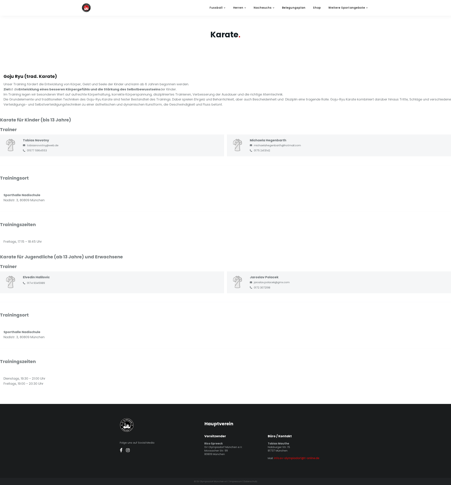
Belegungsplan (293, 8)
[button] (219, 7)
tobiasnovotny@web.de (42, 145)
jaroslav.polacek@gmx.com (272, 282)
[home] (91, 7)
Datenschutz (250, 481)
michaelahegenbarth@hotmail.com (277, 145)
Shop (317, 8)
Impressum (236, 481)
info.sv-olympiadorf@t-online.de (296, 458)
